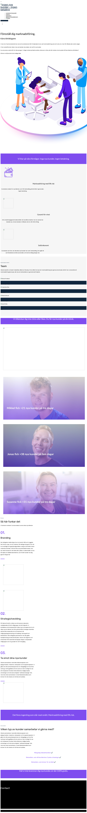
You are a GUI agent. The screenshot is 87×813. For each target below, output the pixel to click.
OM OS (8, 14)
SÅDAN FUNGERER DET (12, 17)
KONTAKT (8, 15)
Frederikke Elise (4, 289)
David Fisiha (3, 306)
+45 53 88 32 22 (4, 20)
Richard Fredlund (4, 281)
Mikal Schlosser (4, 298)
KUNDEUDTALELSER (11, 13)
